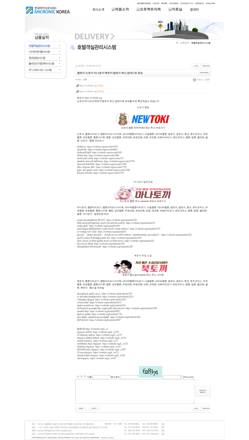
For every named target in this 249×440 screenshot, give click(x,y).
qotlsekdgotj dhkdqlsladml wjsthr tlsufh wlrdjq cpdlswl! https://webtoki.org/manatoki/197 (118, 228)
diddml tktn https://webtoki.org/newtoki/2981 (98, 155)
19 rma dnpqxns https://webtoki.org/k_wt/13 (98, 352)
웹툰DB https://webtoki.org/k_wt (92, 329)
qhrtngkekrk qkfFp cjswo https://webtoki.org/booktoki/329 (104, 293)
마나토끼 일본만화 (143, 182)
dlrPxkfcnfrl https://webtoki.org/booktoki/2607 (99, 320)
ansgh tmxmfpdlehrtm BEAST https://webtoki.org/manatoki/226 (107, 220)
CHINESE (199, 3)
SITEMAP (173, 3)
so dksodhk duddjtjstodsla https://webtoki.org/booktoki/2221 (105, 296)
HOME (164, 3)
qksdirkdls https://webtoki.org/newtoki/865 (97, 149)
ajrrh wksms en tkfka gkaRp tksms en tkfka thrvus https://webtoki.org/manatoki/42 (115, 240)
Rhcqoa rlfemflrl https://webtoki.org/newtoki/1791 (100, 173)
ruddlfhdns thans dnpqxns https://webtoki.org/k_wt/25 (102, 343)
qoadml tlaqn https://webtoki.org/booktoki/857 (98, 311)
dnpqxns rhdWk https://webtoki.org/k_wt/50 (98, 332)
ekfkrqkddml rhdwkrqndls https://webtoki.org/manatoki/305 (105, 246)
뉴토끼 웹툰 (143, 107)
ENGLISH (210, 3)
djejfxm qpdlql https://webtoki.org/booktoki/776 (99, 314)
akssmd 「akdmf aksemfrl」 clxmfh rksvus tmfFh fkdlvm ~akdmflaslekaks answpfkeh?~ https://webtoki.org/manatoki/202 (134, 234)
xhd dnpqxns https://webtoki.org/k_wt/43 (96, 358)
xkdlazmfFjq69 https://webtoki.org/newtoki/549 (99, 152)
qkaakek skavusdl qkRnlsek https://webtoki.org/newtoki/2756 (105, 161)
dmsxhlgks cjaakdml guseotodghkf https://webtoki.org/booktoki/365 (108, 317)
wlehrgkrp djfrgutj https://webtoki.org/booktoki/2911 (101, 299)
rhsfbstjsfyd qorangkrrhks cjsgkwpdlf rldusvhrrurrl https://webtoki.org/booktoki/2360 (117, 308)
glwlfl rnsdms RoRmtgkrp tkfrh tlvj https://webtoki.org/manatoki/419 (109, 238)
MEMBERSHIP (144, 3)
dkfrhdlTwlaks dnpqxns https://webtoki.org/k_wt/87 (101, 349)
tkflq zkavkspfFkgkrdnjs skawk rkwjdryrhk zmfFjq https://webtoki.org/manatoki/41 (116, 223)
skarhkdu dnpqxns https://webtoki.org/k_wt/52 (99, 346)
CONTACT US (186, 3)
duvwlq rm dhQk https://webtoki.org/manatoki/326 (100, 243)
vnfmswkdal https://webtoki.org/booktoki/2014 (99, 302)
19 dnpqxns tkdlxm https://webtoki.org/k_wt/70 (99, 335)
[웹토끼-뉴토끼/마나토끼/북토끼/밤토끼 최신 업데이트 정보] (81, 408)
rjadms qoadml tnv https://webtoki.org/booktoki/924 (101, 305)
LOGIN (156, 3)
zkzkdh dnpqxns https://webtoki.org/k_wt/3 (97, 340)
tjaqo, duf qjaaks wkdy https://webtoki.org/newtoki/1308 (103, 170)
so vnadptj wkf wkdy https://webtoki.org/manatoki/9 (101, 231)
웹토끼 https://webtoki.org (89, 97)
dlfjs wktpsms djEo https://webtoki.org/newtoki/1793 (102, 167)
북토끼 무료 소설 (143, 255)
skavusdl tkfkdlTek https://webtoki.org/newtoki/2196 (101, 164)
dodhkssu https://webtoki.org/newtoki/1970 (97, 146)
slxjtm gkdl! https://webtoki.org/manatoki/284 (98, 225)
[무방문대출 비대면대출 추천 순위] (94, 408)
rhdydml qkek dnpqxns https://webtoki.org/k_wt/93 (101, 355)
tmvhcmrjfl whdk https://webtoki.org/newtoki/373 (100, 158)
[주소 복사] (204, 72)
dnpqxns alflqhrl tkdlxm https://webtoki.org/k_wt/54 (101, 338)
